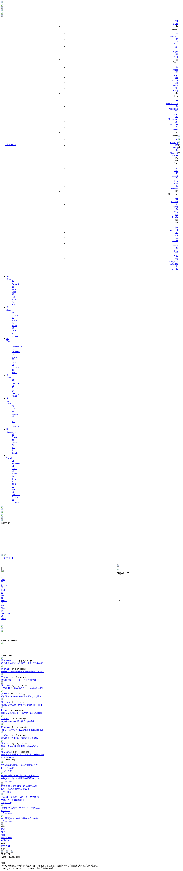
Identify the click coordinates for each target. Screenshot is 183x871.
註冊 (3, 835)
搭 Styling (5, 727)
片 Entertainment (8, 660)
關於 (3, 829)
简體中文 (5, 523)
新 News (5, 694)
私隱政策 (5, 840)
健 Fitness (5, 685)
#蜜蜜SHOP (10, 144)
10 (12, 757)
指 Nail (4, 710)
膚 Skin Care (6, 752)
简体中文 (179, 149)
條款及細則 (6, 837)
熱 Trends (5, 669)
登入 (3, 832)
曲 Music (5, 677)
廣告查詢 (5, 846)
